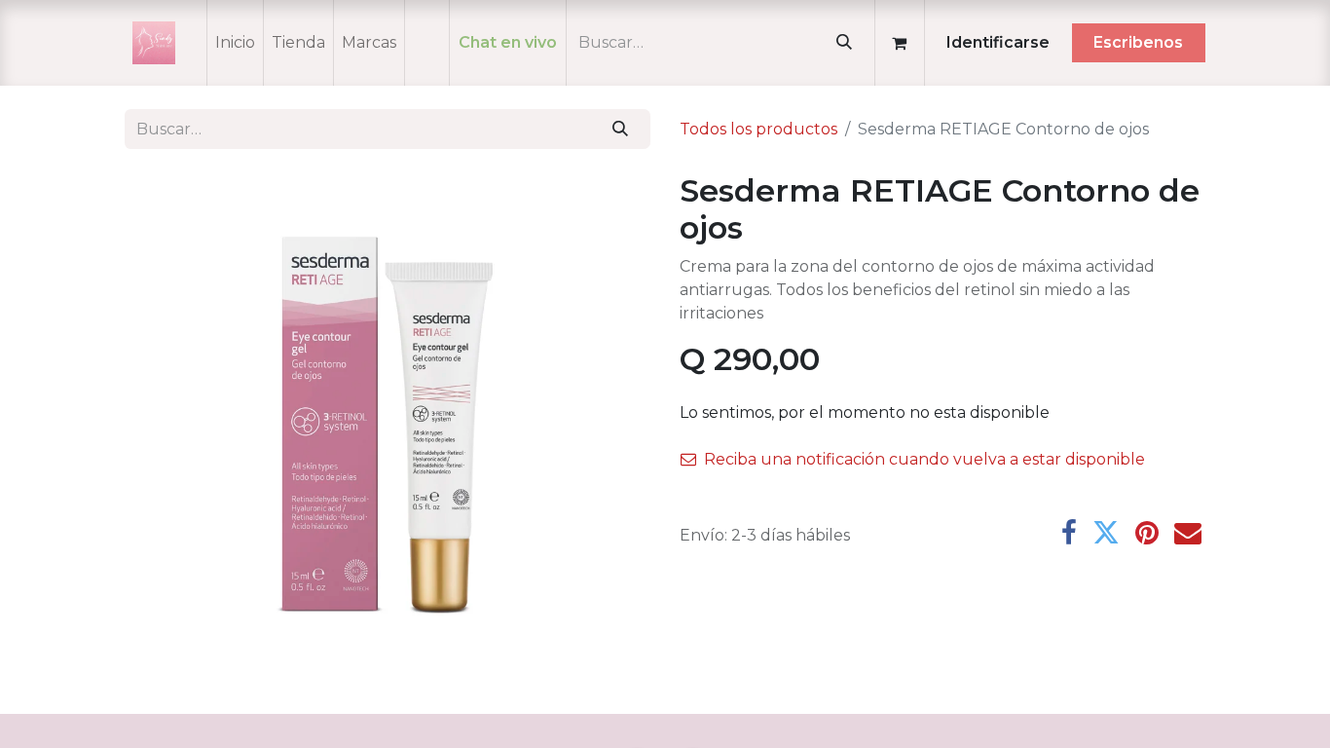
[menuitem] (235, 43)
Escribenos (1138, 42)
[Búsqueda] (843, 43)
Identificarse (998, 42)
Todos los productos (758, 129)
